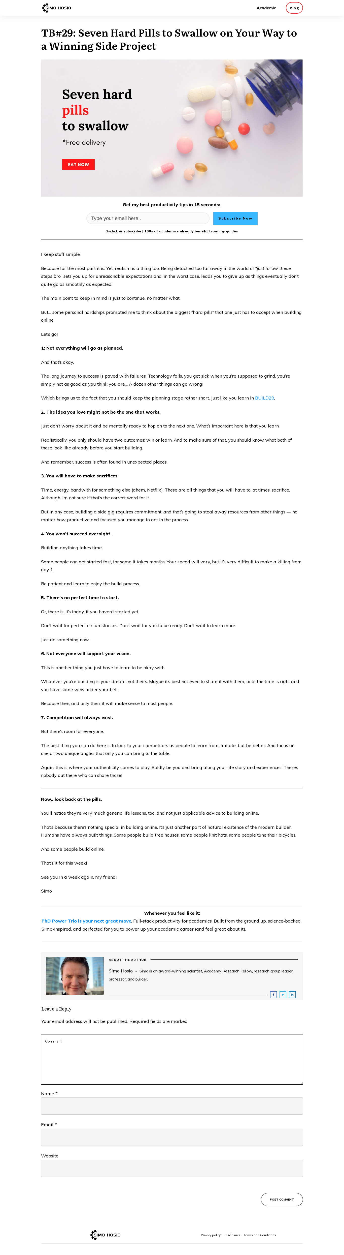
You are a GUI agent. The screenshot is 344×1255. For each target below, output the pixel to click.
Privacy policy (211, 1235)
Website (49, 1156)
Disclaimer (232, 1235)
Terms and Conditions (260, 1235)
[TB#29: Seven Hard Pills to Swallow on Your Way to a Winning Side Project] (172, 128)
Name (49, 1093)
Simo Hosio (121, 971)
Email (49, 1124)
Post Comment (282, 1199)
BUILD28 (264, 398)
